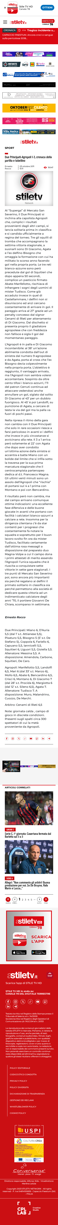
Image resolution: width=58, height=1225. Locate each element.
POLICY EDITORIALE (20, 1068)
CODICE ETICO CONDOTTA (23, 1074)
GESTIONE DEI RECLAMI (22, 1100)
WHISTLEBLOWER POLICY (23, 1106)
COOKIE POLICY (18, 1113)
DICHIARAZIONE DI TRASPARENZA (27, 1094)
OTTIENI (47, 7)
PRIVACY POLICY (18, 1081)
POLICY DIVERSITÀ (19, 1087)
